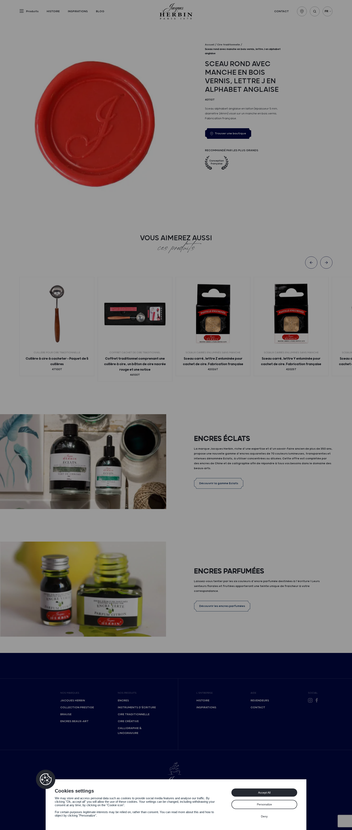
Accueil (209, 44)
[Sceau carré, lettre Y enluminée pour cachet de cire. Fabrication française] (291, 314)
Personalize (264, 804)
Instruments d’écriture (137, 707)
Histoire (53, 11)
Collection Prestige (77, 707)
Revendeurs (260, 700)
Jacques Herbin (72, 700)
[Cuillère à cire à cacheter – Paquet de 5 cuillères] (57, 314)
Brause (66, 714)
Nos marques (69, 692)
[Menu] (22, 11)
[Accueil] (176, 11)
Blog (100, 11)
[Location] (302, 11)
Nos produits (127, 692)
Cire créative (128, 721)
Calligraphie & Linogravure (130, 731)
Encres (123, 700)
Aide (253, 692)
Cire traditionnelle (134, 714)
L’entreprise (204, 692)
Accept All (264, 792)
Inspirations (78, 11)
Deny (264, 816)
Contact (281, 11)
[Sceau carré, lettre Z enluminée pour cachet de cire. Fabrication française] (213, 314)
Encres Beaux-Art (74, 721)
